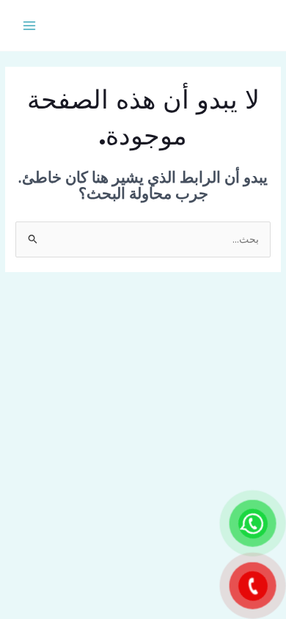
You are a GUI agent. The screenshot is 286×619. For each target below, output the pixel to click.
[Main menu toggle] (30, 25)
